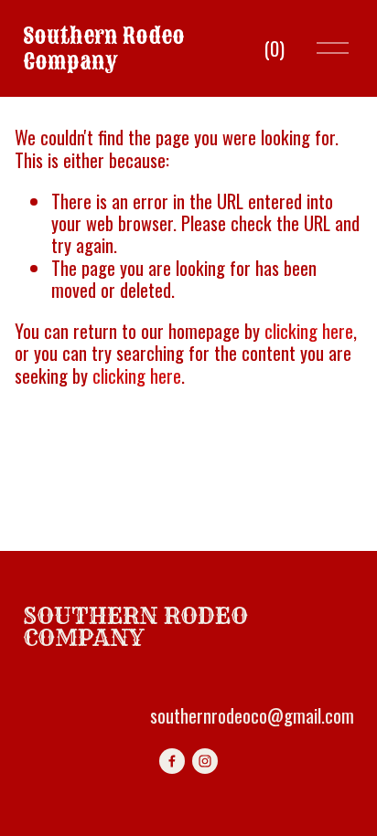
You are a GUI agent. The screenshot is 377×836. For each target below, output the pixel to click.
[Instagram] (205, 761)
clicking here (308, 330)
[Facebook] (172, 761)
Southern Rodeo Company (104, 48)
